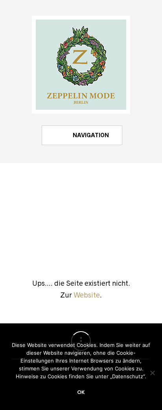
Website (87, 295)
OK (81, 392)
